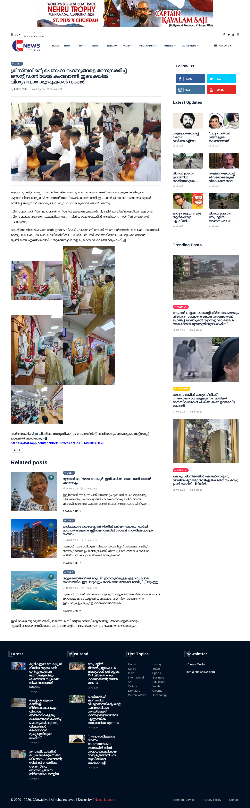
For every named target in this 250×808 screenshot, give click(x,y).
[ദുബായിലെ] (34, 491)
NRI (81, 45)
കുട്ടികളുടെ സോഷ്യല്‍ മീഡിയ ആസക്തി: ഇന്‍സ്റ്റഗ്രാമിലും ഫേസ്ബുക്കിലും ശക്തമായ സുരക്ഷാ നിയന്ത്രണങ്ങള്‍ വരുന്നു (45, 675)
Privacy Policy (211, 799)
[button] (15, 34)
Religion (112, 45)
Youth (156, 686)
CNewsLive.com (103, 799)
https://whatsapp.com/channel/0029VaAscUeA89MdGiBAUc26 (57, 443)
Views (95, 45)
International (136, 677)
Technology (159, 695)
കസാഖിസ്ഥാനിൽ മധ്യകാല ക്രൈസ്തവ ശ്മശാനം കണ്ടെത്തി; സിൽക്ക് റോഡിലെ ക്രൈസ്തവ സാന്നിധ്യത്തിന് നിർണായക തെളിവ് (45, 763)
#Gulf (17, 450)
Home (55, 45)
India (131, 673)
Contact (234, 799)
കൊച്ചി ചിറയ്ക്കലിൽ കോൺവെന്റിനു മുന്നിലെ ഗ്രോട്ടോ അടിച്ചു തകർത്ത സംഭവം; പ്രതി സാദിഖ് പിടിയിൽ (205, 480)
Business (158, 677)
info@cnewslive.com (201, 672)
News (67, 45)
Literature (134, 690)
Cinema (157, 690)
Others (168, 45)
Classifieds (189, 45)
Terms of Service (183, 799)
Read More (70, 511)
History (157, 664)
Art (130, 681)
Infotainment (147, 45)
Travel (156, 668)
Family (126, 45)
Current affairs (137, 695)
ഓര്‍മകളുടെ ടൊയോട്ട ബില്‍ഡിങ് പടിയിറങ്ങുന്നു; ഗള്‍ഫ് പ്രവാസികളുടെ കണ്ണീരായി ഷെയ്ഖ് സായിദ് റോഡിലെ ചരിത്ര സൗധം (108, 530)
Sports (156, 673)
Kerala (132, 668)
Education (158, 681)
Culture (132, 686)
